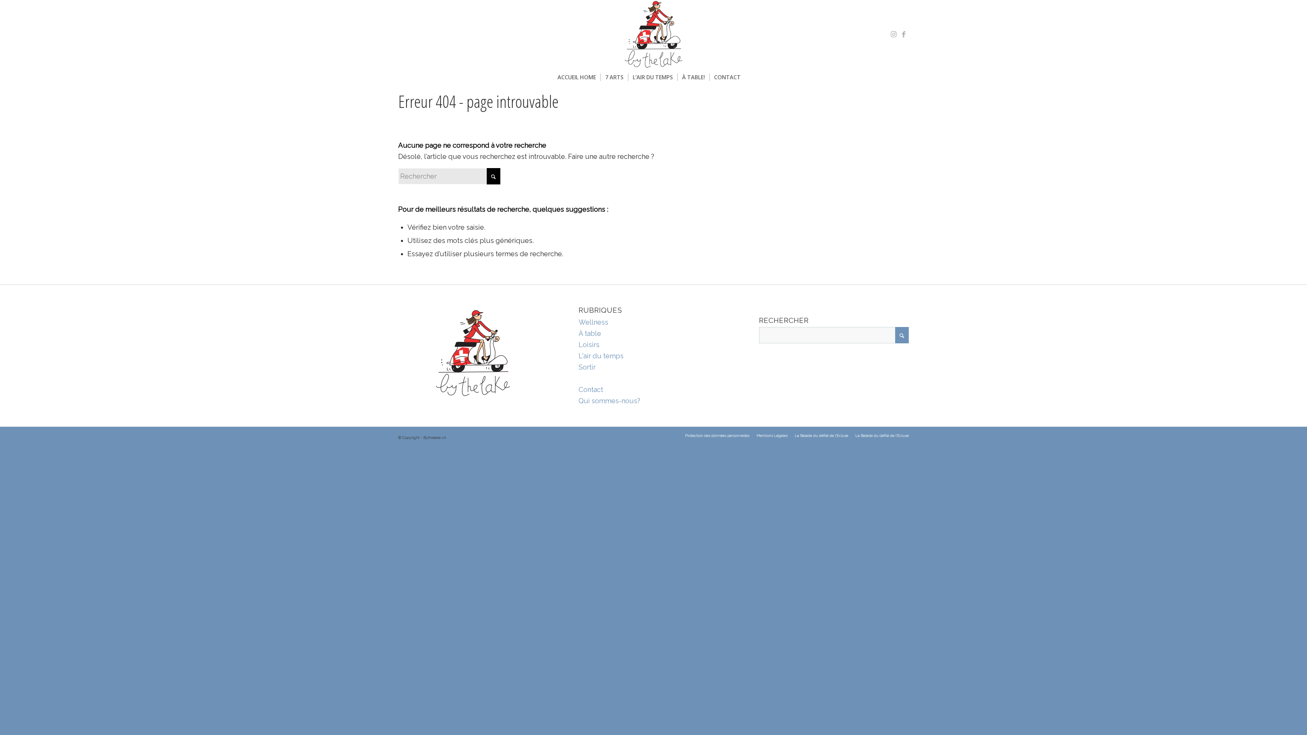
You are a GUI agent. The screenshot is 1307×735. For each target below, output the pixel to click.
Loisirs (589, 345)
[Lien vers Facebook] (904, 34)
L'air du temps (601, 356)
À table (590, 333)
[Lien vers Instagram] (893, 34)
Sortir (587, 367)
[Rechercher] (749, 77)
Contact (591, 390)
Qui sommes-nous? (609, 401)
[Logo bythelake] (653, 34)
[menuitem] (576, 77)
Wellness (593, 322)
